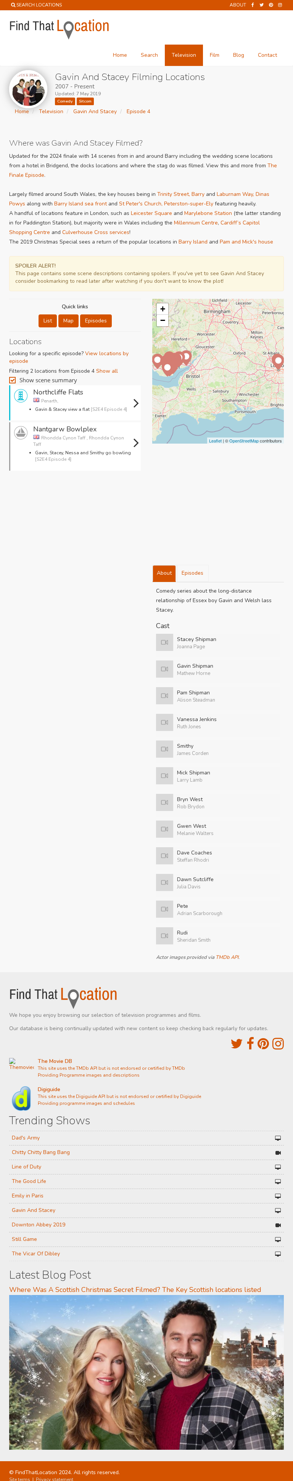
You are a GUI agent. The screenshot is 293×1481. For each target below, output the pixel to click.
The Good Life (29, 1181)
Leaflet (215, 441)
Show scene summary (48, 380)
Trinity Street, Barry (180, 194)
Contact (267, 55)
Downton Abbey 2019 (38, 1224)
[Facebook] (252, 5)
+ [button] (162, 309)
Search (149, 55)
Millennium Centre (196, 222)
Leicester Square (151, 213)
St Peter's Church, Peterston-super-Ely (166, 203)
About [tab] (164, 573)
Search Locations (39, 5)
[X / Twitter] (236, 1044)
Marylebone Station (208, 213)
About (238, 5)
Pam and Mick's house (246, 241)
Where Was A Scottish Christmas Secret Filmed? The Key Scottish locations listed (135, 1289)
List (47, 320)
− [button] (162, 320)
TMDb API (227, 957)
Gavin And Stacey (33, 1210)
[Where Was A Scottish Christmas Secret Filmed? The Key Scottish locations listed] (146, 1371)
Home (120, 55)
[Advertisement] (75, 497)
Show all (107, 371)
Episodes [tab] (192, 573)
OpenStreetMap (244, 441)
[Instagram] (280, 5)
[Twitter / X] (261, 5)
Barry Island (193, 241)
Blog (238, 55)
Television (184, 55)
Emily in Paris (27, 1195)
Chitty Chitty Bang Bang (41, 1152)
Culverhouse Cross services (95, 232)
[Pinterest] (271, 5)
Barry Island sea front (80, 203)
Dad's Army (26, 1137)
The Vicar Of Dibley (36, 1253)
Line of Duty (26, 1166)
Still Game (24, 1239)
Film (214, 55)
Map (68, 320)
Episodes (96, 320)
